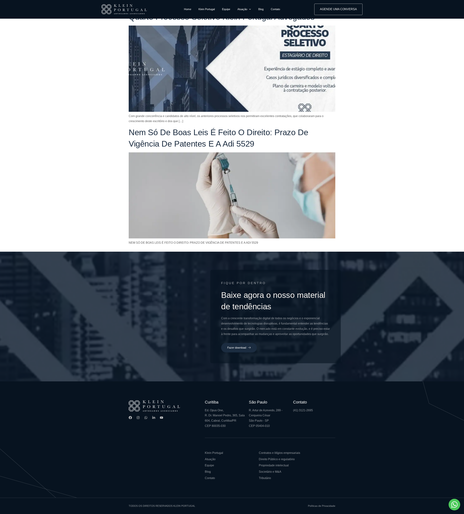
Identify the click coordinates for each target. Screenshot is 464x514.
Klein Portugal (206, 9)
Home (187, 9)
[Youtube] (161, 417)
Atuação (242, 9)
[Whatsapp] (146, 417)
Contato (275, 9)
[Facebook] (130, 417)
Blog (261, 9)
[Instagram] (138, 417)
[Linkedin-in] (153, 417)
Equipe (226, 9)
